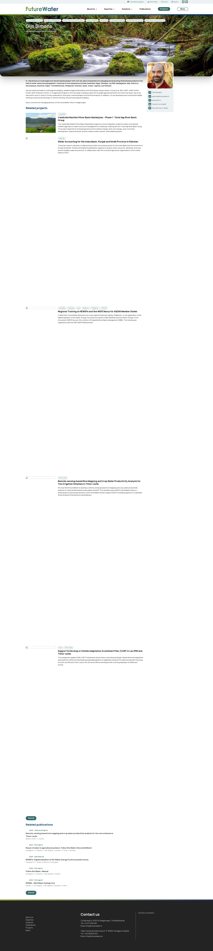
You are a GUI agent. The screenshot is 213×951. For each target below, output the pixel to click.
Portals (165, 2)
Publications (145, 9)
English (176, 2)
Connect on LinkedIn (159, 104)
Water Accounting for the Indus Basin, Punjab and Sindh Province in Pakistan (98, 141)
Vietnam (104, 308)
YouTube (186, 2)
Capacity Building (92, 20)
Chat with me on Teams (160, 108)
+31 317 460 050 (90, 923)
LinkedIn (183, 2)
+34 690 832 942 (91, 933)
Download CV (156, 100)
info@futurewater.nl (94, 926)
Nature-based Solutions (34, 20)
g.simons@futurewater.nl (160, 96)
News (182, 9)
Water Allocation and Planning (154, 20)
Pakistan (62, 138)
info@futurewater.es (94, 936)
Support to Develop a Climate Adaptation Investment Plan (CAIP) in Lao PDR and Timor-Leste (100, 652)
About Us (91, 9)
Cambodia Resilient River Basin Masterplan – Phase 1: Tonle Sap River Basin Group (97, 119)
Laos (78, 308)
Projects (164, 9)
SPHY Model (153, 2)
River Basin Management (52, 20)
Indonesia (71, 308)
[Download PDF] (142, 830)
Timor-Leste (62, 478)
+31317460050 (157, 92)
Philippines (95, 308)
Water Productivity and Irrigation (73, 20)
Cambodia (62, 114)
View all (31, 818)
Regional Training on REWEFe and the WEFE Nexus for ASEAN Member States (97, 311)
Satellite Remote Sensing (135, 20)
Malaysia (86, 308)
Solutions (126, 9)
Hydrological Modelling (117, 20)
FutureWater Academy (136, 2)
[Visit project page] (136, 830)
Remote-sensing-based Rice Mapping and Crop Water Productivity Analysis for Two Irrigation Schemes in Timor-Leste (99, 482)
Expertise (108, 9)
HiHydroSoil (104, 20)
